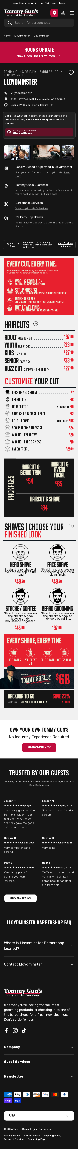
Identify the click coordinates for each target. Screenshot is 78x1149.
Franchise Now (39, 747)
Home (7, 36)
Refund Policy (32, 1135)
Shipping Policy (52, 1135)
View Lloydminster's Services (31, 208)
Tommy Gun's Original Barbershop (32, 1129)
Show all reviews (20, 898)
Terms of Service (14, 1139)
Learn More (58, 3)
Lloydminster (22, 36)
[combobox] (39, 23)
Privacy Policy (12, 1135)
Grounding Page (37, 1139)
